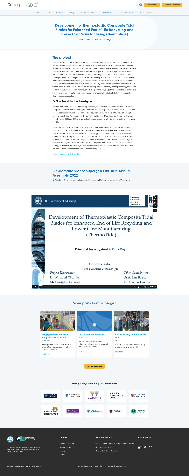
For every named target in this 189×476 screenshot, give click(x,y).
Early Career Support (126, 13)
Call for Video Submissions (103, 447)
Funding (71, 13)
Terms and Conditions (85, 466)
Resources (59, 13)
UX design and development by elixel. (116, 466)
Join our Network (152, 5)
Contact (62, 455)
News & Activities (146, 13)
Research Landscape (172, 5)
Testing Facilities (106, 13)
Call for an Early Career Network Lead (107, 451)
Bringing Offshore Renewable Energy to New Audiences (114, 443)
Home (38, 13)
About (48, 13)
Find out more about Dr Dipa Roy (66, 154)
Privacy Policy (98, 466)
